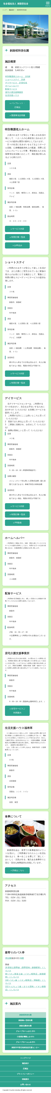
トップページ (25, 1058)
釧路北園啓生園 (25, 1026)
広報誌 (25, 1069)
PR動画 (18, 523)
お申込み (18, 245)
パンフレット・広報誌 (18, 105)
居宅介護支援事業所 (14, 92)
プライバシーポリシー (25, 1074)
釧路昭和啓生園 (25, 1015)
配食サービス (11, 89)
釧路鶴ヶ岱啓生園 (25, 1020)
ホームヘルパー (12, 86)
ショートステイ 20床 (15, 80)
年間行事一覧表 (18, 237)
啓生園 (8, 958)
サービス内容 (18, 229)
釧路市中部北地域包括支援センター (25, 1047)
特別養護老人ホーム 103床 (17, 76)
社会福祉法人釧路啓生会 (15, 3)
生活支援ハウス (12, 95)
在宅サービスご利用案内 (18, 711)
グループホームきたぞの (25, 1031)
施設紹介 (25, 1063)
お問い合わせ (25, 1084)
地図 (22, 958)
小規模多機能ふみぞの (25, 1037)
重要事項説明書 (18, 115)
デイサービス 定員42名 (16, 83)
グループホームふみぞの (25, 1042)
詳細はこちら (18, 870)
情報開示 (25, 1079)
